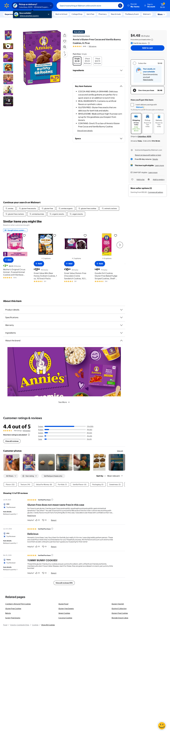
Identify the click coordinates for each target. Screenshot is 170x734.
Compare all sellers (155, 192)
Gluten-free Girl (118, 604)
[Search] (120, 5)
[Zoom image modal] (64, 46)
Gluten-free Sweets (66, 608)
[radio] (77, 61)
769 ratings (92, 46)
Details (155, 159)
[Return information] (148, 43)
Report (53, 520)
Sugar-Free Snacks (12, 618)
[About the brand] (121, 340)
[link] (117, 462)
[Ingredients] (121, 70)
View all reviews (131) (64, 583)
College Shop (77, 14)
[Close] (49, 14)
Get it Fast (90, 14)
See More (62, 402)
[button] (133, 5)
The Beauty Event (132, 14)
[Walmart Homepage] (6, 5)
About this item (12, 301)
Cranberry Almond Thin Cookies (18, 604)
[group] (84, 46)
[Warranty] (121, 325)
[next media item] (65, 54)
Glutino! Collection (119, 608)
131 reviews (26, 431)
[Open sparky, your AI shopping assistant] (162, 726)
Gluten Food (63, 604)
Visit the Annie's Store (81, 36)
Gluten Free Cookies (13, 608)
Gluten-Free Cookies (120, 613)
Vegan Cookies (64, 613)
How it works (148, 79)
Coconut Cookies (65, 618)
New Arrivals (116, 14)
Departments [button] (10, 14)
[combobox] (90, 5)
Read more (31, 515)
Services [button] (26, 14)
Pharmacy (103, 14)
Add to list (140, 179)
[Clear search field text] (114, 5)
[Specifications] (121, 317)
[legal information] (152, 40)
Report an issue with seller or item (148, 155)
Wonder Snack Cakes (120, 618)
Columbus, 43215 (144, 136)
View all (120, 451)
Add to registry (159, 179)
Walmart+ (147, 14)
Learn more (159, 165)
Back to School (61, 14)
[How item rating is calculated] (29, 435)
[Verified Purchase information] (52, 499)
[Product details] (121, 310)
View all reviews (11, 441)
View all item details (85, 131)
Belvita (8, 613)
